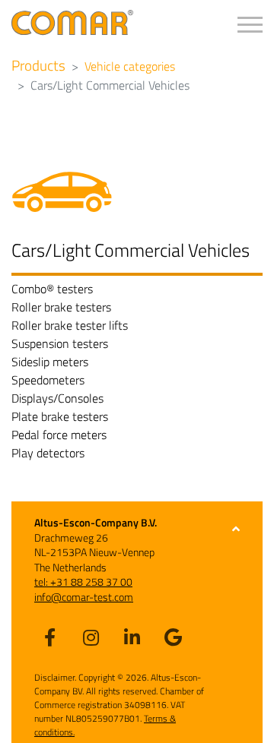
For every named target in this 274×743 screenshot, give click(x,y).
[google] (173, 636)
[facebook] (49, 636)
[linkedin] (131, 636)
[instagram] (90, 636)
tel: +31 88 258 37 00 (83, 582)
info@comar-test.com (83, 597)
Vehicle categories (129, 66)
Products (38, 65)
